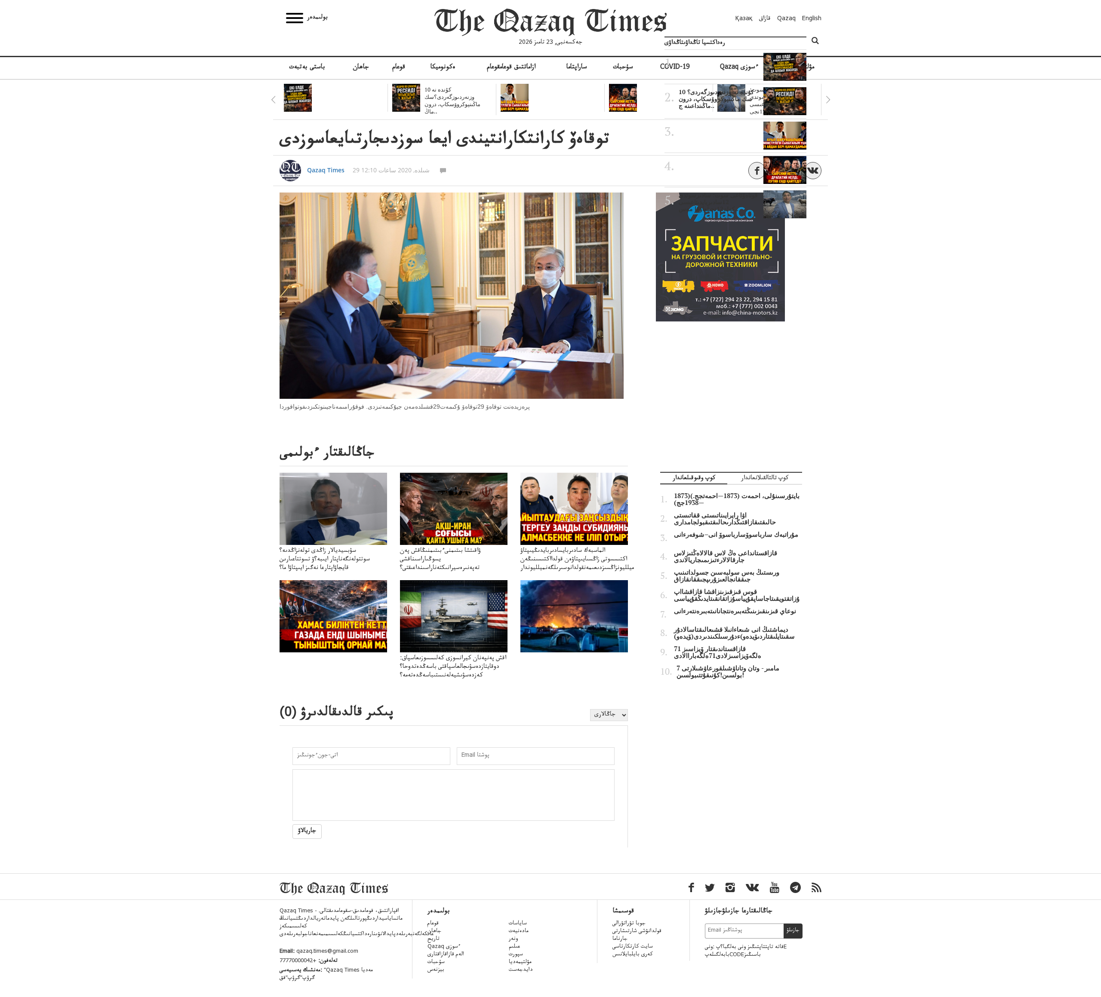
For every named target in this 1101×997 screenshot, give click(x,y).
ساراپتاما (576, 68)
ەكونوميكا (443, 68)
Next (828, 99)
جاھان (361, 68)
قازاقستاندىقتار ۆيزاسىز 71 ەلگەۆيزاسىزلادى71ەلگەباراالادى (717, 652)
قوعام (398, 68)
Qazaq (786, 19)
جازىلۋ (793, 931)
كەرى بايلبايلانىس (632, 955)
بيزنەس (435, 970)
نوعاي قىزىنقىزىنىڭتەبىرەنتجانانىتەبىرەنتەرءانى (735, 611)
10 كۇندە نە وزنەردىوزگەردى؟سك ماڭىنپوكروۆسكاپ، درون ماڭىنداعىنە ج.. (716, 99)
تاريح (433, 939)
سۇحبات (623, 68)
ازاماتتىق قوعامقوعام (511, 68)
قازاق (765, 19)
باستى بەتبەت (307, 68)
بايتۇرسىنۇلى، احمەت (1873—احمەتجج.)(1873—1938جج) (737, 499)
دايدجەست (521, 970)
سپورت (516, 955)
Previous (273, 99)
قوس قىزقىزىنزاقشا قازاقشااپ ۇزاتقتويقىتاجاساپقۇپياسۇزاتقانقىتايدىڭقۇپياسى (737, 595)
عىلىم (514, 947)
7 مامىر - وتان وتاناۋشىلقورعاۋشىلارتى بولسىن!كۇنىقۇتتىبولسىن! (728, 672)
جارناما (619, 939)
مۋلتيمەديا (520, 962)
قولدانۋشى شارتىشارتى (636, 932)
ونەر (513, 939)
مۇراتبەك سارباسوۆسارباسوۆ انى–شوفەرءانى (736, 534)
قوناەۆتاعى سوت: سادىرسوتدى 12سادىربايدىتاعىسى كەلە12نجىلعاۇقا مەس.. (718, 202)
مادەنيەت (519, 932)
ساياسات (518, 924)
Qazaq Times (325, 170)
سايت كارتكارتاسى (632, 947)
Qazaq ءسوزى (444, 947)
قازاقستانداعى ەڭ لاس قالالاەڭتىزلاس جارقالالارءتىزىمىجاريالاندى (725, 556)
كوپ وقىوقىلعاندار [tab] (694, 479)
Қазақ (744, 19)
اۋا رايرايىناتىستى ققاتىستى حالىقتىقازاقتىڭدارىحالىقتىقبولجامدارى (725, 519)
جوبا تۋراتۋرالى (629, 924)
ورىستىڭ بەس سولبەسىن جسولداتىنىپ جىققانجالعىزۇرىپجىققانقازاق (726, 576)
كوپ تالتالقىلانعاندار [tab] (764, 479)
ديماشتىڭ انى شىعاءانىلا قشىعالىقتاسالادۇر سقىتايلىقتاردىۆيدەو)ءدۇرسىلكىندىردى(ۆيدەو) (734, 633)
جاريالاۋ (307, 831)
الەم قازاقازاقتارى (445, 955)
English (811, 19)
